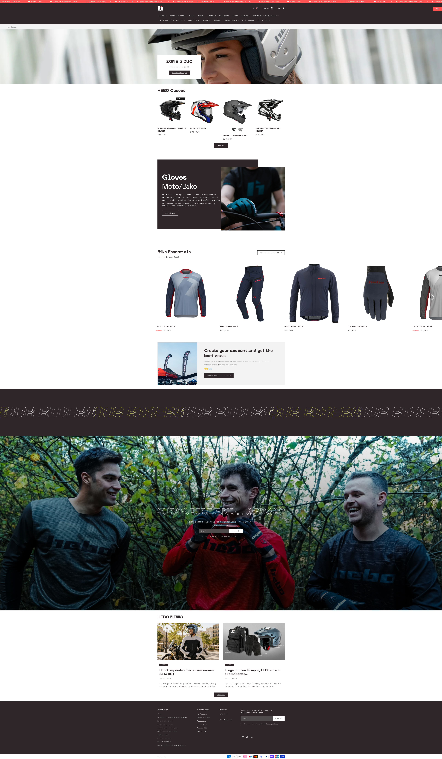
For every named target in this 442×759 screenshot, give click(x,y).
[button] (244, 15)
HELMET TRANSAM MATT (235, 135)
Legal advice (163, 735)
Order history (203, 717)
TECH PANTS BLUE (229, 326)
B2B (437, 9)
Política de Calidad (167, 731)
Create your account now (219, 375)
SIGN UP (278, 718)
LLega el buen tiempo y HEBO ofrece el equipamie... (252, 672)
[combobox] (21, 26)
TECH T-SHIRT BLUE (165, 326)
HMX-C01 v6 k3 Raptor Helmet (268, 129)
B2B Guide (201, 731)
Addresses (201, 721)
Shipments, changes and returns (172, 717)
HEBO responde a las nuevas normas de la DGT (186, 672)
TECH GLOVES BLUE (357, 326)
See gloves (170, 213)
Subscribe (236, 531)
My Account (202, 714)
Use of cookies (164, 742)
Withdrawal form (165, 724)
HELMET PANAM (198, 128)
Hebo (164, 756)
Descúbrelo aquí (179, 73)
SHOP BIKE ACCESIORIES (271, 253)
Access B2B (202, 728)
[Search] (9, 27)
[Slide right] (433, 297)
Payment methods (165, 721)
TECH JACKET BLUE (293, 326)
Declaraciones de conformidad (171, 745)
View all (221, 145)
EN (254, 8)
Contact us (202, 724)
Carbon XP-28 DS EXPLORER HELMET (171, 129)
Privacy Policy (230, 536)
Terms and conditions (167, 728)
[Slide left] (9, 297)
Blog (159, 714)
